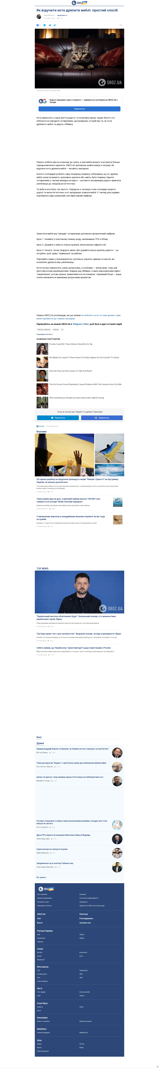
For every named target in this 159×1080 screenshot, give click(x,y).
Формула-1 (41, 960)
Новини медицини (43, 1032)
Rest (39, 737)
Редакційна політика (44, 334)
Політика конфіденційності (89, 898)
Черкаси (40, 942)
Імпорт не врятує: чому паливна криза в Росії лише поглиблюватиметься (70, 777)
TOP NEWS (42, 568)
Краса (39, 1047)
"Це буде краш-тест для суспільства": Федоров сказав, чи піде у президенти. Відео (79, 633)
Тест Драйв (41, 992)
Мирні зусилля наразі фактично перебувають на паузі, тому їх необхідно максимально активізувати (75, 651)
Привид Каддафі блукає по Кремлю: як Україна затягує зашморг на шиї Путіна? (73, 749)
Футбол (39, 952)
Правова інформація (44, 898)
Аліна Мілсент (49, 15)
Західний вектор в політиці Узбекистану (55, 863)
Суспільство (85, 923)
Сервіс (82, 995)
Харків (82, 934)
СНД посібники (42, 981)
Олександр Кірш (43, 839)
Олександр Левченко (45, 867)
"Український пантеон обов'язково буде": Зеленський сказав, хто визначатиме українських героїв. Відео (76, 617)
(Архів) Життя (62, 15)
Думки (40, 743)
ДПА (81, 974)
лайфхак (56, 329)
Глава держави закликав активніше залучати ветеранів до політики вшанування (68, 623)
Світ (39, 918)
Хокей (39, 956)
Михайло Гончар (43, 781)
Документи (83, 902)
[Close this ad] (157, 1066)
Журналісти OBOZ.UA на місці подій (92, 906)
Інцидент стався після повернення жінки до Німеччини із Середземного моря (67, 523)
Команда (83, 894)
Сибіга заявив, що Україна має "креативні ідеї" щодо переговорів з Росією (74, 648)
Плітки (82, 1044)
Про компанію (42, 894)
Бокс (81, 956)
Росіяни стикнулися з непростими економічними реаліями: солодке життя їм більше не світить (72, 822)
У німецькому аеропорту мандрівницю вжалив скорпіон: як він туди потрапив (71, 517)
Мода (81, 1047)
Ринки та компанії (43, 1021)
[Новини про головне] (40, 427)
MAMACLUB (84, 1032)
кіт (62, 329)
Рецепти (40, 1007)
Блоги (39, 923)
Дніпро (82, 938)
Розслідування (86, 918)
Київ (38, 934)
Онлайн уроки (42, 974)
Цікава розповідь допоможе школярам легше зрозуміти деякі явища (63, 505)
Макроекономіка (86, 1021)
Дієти (39, 1010)
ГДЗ (38, 970)
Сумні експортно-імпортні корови (52, 849)
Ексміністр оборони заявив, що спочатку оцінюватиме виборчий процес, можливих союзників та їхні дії (77, 637)
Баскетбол (83, 952)
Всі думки (41, 877)
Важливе (42, 431)
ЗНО (38, 977)
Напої (81, 1007)
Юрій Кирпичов (43, 853)
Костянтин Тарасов (45, 767)
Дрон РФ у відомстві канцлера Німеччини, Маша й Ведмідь (63, 835)
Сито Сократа (42, 827)
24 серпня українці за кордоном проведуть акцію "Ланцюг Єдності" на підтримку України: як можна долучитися (77, 480)
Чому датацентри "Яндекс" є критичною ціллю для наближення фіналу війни (71, 763)
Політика (84, 914)
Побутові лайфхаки (43, 329)
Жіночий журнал (43, 1051)
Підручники (84, 970)
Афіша (39, 1044)
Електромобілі (85, 992)
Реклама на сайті (43, 902)
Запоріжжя (41, 938)
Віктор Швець (42, 752)
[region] (79, 142)
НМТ (81, 977)
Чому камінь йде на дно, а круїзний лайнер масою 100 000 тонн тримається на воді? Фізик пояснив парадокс (68, 500)
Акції (38, 995)
